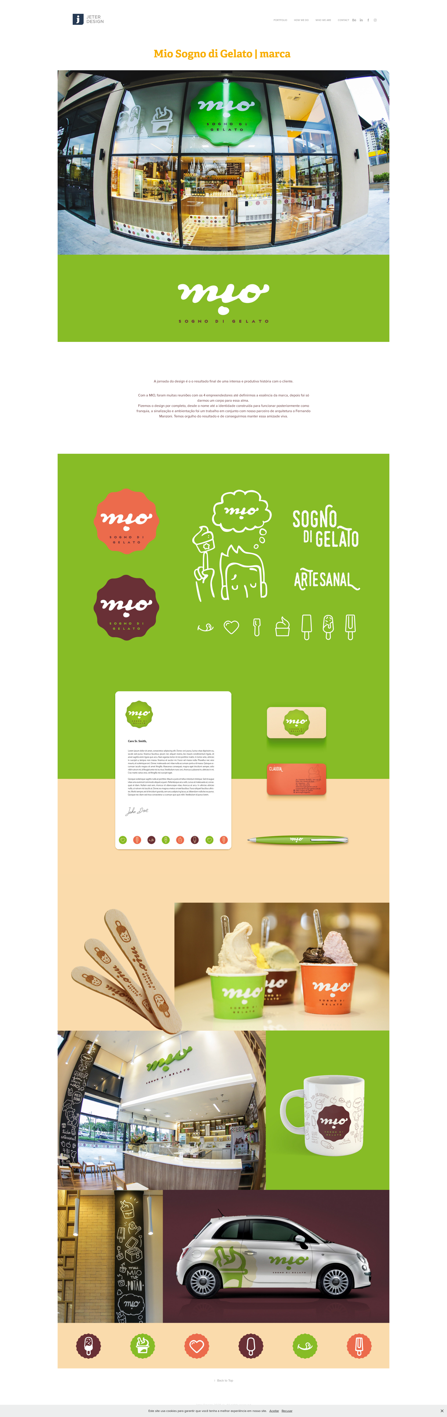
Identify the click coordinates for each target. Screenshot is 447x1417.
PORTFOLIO (280, 20)
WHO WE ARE (323, 20)
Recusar (287, 1411)
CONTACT (343, 20)
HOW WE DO (301, 20)
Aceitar (274, 1411)
